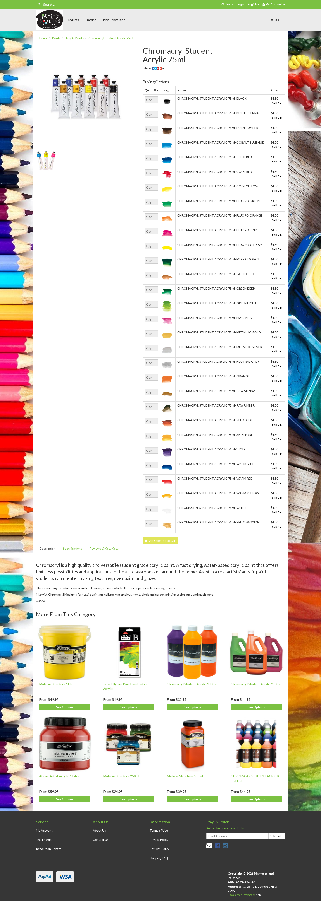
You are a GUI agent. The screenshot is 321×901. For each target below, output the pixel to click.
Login (240, 4)
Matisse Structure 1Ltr (55, 684)
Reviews (96, 548)
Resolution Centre (48, 849)
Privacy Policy (159, 839)
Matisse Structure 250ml (121, 776)
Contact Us (101, 839)
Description (47, 548)
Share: (148, 68)
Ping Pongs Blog (114, 20)
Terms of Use (159, 830)
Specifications (72, 548)
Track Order (44, 839)
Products (72, 20)
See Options (64, 707)
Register (253, 4)
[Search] (39, 4)
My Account (44, 830)
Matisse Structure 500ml (185, 776)
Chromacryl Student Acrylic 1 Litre (192, 684)
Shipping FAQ (159, 858)
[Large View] (46, 161)
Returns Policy (159, 849)
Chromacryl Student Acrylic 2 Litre (256, 684)
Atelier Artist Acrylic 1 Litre (59, 776)
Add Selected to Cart (162, 540)
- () (276, 20)
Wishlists (227, 4)
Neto (258, 894)
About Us (99, 830)
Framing (91, 20)
